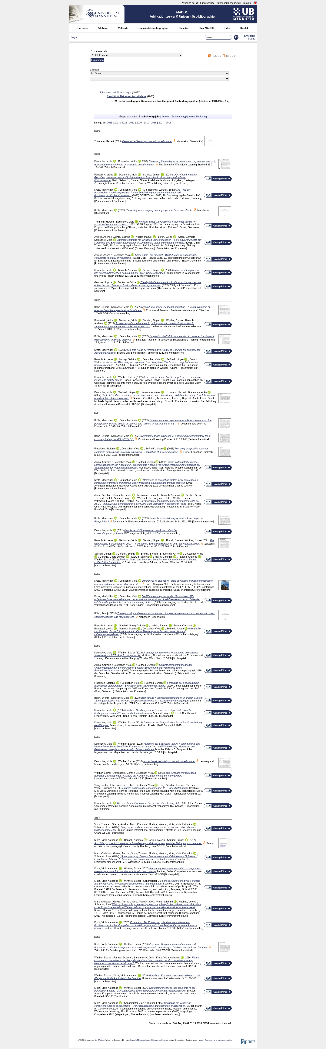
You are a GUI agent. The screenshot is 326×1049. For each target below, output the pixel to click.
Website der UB (190, 3)
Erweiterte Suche (249, 37)
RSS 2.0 (230, 55)
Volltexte (123, 28)
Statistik (183, 28)
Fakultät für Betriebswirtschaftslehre (126, 96)
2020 (139, 122)
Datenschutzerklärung (228, 3)
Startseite (82, 28)
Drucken (246, 3)
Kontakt (244, 28)
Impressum (207, 3)
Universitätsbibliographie (153, 28)
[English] (255, 3)
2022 (124, 122)
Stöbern (103, 28)
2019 (146, 122)
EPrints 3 (102, 1040)
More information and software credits (215, 1040)
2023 (117, 122)
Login (74, 37)
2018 (153, 122)
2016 (168, 122)
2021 (131, 122)
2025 (109, 122)
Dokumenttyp (179, 116)
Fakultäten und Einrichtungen (115, 92)
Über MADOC (206, 28)
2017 (161, 122)
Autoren (165, 116)
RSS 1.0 (216, 55)
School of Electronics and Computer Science (148, 1040)
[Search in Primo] (218, 180)
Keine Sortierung (198, 116)
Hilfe (227, 28)
